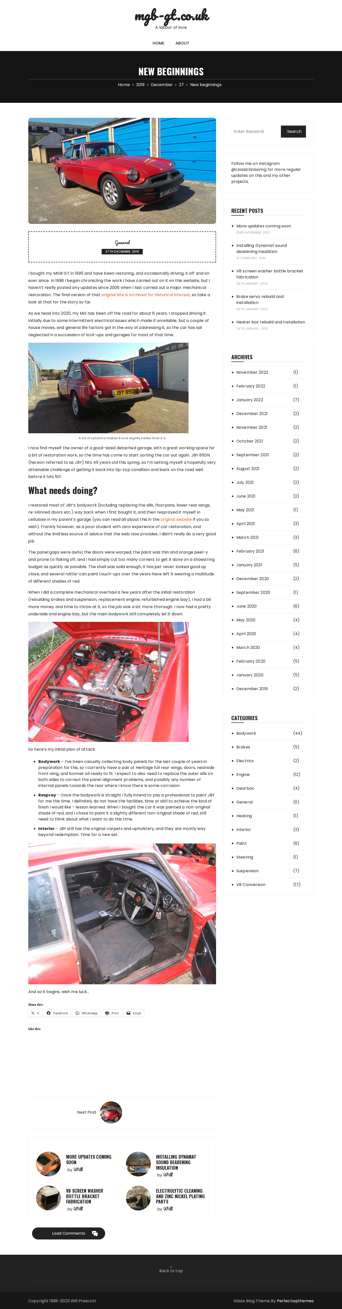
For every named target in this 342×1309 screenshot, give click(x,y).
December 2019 (252, 689)
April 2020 (246, 634)
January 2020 (249, 675)
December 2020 (252, 579)
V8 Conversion (250, 885)
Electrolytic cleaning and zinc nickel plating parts (180, 1196)
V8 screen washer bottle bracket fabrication (84, 1196)
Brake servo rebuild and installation (260, 299)
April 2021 (245, 524)
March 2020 (248, 647)
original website (176, 519)
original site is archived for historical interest (145, 295)
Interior (243, 829)
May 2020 (245, 620)
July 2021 (245, 482)
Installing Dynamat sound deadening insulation (176, 1162)
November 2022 (252, 372)
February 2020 (250, 661)
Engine (243, 774)
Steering (244, 857)
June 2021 (245, 496)
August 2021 (248, 469)
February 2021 (250, 551)
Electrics (245, 761)
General (122, 242)
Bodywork (246, 733)
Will (77, 1169)
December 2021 (252, 413)
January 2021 (249, 565)
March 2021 (247, 537)
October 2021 (249, 441)
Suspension (247, 871)
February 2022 (250, 386)
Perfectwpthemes (295, 1301)
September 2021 (252, 455)
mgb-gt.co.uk (171, 14)
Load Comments (68, 1233)
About (183, 43)
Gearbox (245, 788)
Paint (241, 843)
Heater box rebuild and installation (270, 322)
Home (158, 43)
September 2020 (253, 592)
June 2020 (246, 606)
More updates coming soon (88, 1159)
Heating (244, 816)
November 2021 (251, 427)
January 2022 (249, 400)
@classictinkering (249, 169)
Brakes (243, 747)
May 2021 (245, 510)
